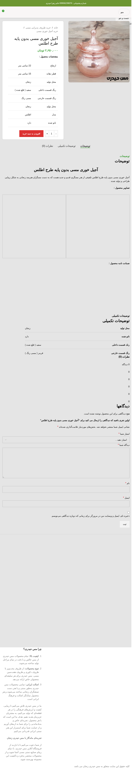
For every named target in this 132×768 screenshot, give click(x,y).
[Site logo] (66, 12)
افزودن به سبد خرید (31, 133)
